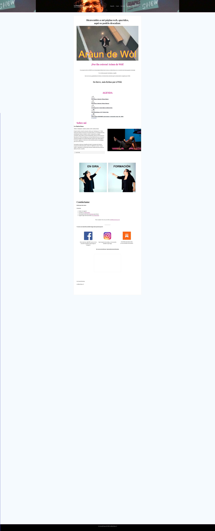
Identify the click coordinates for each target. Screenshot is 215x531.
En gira (117, 6)
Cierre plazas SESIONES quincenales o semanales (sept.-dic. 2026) (107, 116)
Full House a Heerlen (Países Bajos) (100, 99)
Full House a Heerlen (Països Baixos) (100, 103)
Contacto (129, 6)
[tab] (89, 152)
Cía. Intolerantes (95, 215)
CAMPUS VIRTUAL (136, 6)
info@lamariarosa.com (115, 219)
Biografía (112, 6)
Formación (123, 6)
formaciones (91, 214)
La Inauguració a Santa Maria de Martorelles (101, 108)
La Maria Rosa (78, 5)
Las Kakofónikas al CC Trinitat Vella (99, 112)
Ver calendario (93, 117)
